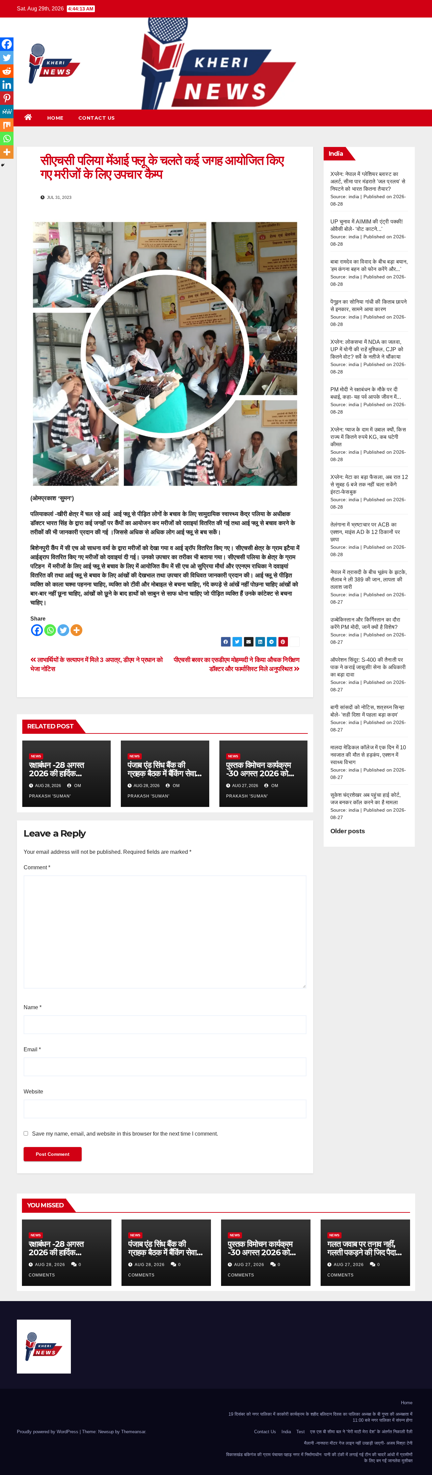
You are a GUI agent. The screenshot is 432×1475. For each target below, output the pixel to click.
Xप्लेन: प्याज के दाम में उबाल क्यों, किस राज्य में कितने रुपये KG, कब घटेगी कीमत (368, 437)
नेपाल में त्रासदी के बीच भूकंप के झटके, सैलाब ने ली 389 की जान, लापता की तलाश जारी (368, 579)
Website (33, 1091)
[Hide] (2, 165)
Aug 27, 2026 (249, 1264)
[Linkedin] (7, 84)
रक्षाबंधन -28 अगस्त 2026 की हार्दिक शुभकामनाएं (56, 773)
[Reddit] (7, 71)
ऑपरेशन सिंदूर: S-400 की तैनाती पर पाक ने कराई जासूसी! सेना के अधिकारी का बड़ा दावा (368, 667)
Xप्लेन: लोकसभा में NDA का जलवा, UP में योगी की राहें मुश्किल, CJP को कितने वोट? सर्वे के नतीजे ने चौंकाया (367, 349)
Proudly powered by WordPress (48, 1431)
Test (300, 1431)
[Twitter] (63, 630)
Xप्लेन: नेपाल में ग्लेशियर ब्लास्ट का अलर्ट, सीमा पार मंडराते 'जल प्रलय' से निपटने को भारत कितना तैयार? (367, 181)
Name (33, 1007)
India (286, 1431)
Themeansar (133, 1431)
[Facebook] (37, 630)
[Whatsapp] (50, 630)
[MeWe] (7, 111)
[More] (76, 630)
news (36, 756)
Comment (37, 867)
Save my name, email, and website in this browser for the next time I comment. (125, 1134)
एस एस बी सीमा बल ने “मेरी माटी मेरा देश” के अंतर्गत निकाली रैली (361, 1431)
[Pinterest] (7, 98)
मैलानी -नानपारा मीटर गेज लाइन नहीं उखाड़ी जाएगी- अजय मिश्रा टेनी (358, 1443)
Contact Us (96, 118)
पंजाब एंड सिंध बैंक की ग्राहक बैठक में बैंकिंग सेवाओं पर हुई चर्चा (165, 773)
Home (55, 118)
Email (32, 1049)
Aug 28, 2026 (50, 1264)
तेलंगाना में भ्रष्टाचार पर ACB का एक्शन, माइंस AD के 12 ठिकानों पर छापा (365, 532)
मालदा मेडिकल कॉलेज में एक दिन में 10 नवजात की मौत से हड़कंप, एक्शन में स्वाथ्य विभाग (368, 755)
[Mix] (7, 125)
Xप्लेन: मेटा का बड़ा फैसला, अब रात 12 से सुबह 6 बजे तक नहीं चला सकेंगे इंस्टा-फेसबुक (369, 484)
